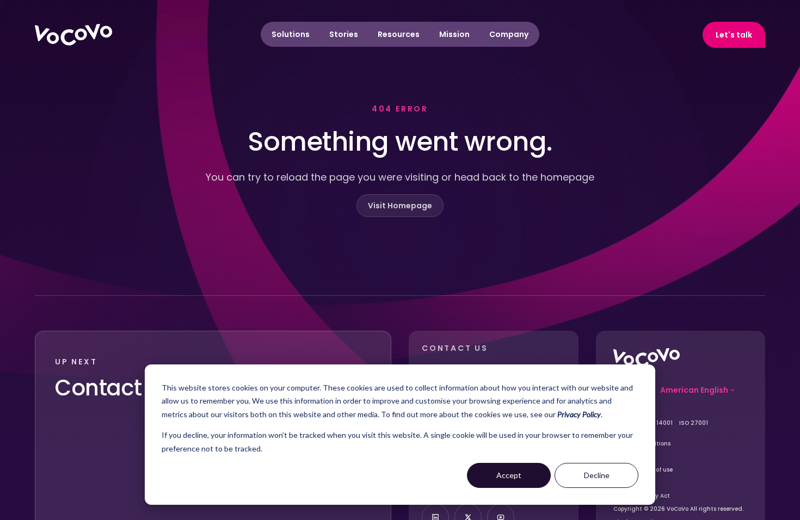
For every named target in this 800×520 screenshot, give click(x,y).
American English (694, 390)
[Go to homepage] (646, 357)
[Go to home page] (73, 35)
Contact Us (114, 388)
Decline (597, 475)
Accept (508, 475)
